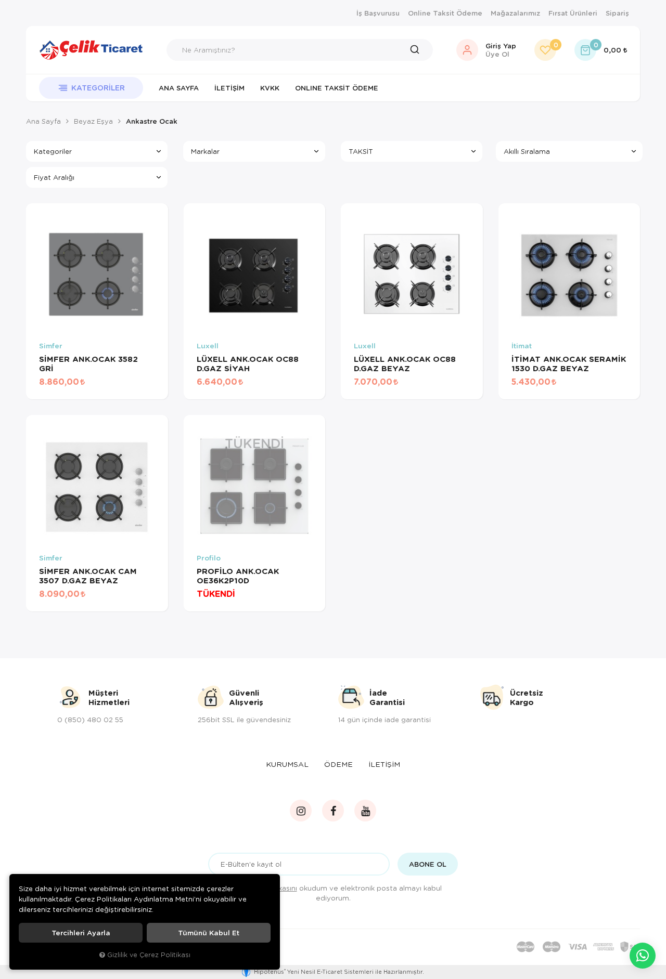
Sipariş (617, 13)
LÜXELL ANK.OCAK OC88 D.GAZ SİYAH (248, 363)
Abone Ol (427, 864)
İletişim (229, 88)
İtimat (521, 346)
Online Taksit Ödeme (445, 13)
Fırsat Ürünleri (572, 13)
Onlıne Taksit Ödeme (336, 88)
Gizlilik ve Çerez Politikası (148, 954)
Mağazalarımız (515, 13)
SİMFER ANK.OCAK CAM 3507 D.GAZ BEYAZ (88, 575)
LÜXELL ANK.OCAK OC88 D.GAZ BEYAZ (405, 363)
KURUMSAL (287, 764)
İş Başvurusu (378, 13)
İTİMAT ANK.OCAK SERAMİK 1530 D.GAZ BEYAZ (568, 363)
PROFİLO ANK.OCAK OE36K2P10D (238, 575)
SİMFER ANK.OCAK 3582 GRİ (88, 363)
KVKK (269, 88)
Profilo (209, 558)
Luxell (208, 346)
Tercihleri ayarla (81, 932)
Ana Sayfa (179, 88)
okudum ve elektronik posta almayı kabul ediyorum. (340, 892)
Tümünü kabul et (208, 932)
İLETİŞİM (384, 764)
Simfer (50, 346)
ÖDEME (338, 764)
